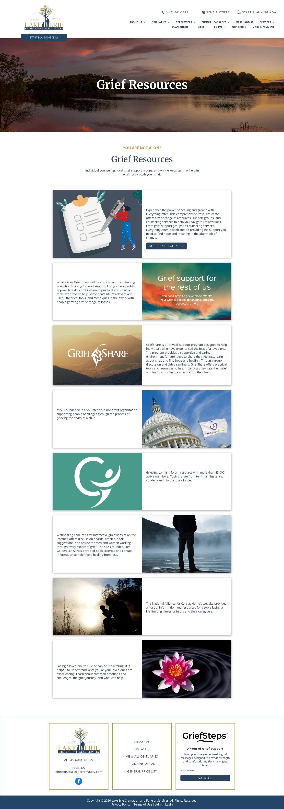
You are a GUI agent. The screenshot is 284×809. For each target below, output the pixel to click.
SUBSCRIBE (205, 778)
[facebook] (78, 782)
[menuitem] (137, 22)
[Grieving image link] (97, 481)
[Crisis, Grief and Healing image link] (186, 544)
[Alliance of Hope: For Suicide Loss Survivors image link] (186, 669)
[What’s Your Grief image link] (186, 291)
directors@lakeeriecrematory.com (78, 772)
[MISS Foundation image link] (186, 419)
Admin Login (164, 804)
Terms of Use (143, 804)
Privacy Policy (120, 804)
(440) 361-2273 (85, 760)
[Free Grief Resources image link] (97, 224)
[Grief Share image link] (97, 355)
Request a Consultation (166, 246)
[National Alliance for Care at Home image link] (97, 606)
